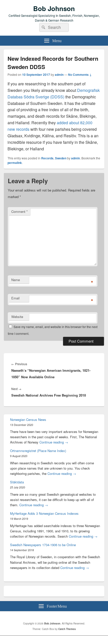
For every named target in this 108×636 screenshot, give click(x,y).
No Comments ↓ (80, 74)
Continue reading (53, 442)
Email (15, 298)
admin (59, 74)
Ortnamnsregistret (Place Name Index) (38, 450)
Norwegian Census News (28, 419)
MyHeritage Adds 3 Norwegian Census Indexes (44, 513)
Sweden (60, 158)
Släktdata (17, 482)
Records (47, 158)
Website (17, 316)
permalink (15, 162)
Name (15, 279)
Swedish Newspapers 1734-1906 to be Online (43, 544)
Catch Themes (67, 629)
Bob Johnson (54, 8)
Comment (19, 211)
